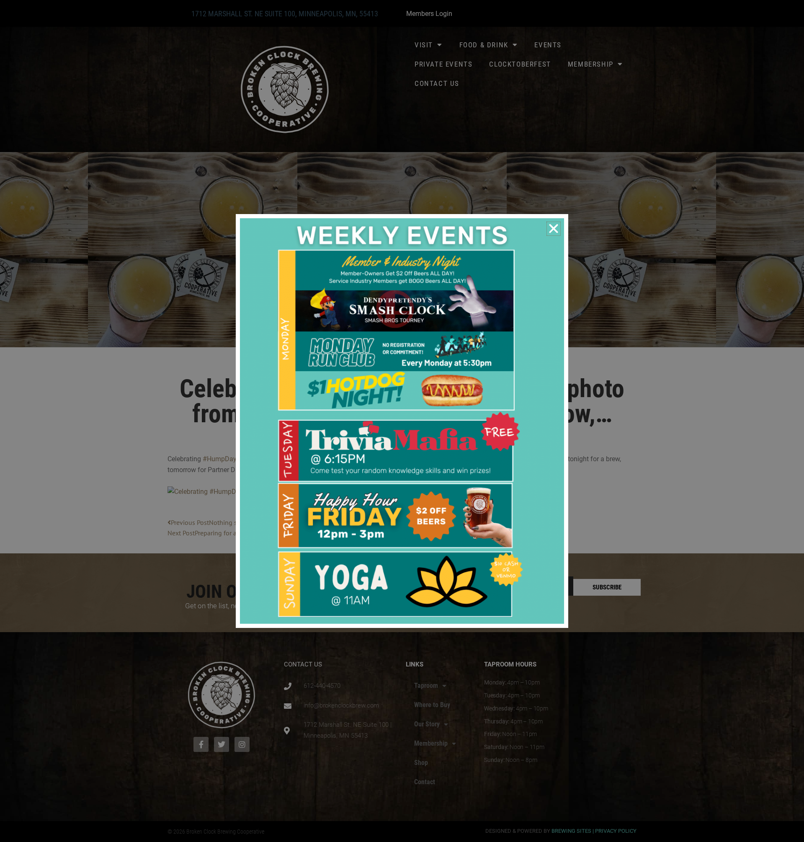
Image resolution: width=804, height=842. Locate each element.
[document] (402, 421)
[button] (553, 228)
